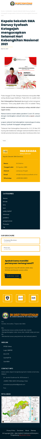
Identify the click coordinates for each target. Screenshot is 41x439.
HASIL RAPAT (7, 211)
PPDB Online (7, 346)
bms (4, 205)
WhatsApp (7, 178)
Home (3, 11)
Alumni (5, 198)
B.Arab (5, 201)
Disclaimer (20, 430)
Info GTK (6, 354)
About (27, 430)
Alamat (6, 171)
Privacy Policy (11, 430)
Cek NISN (6, 361)
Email (6, 174)
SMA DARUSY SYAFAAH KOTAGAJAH (26, 433)
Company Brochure (10, 240)
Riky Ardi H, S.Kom (24, 435)
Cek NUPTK (7, 358)
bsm (4, 208)
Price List (7, 248)
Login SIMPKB (7, 350)
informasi (6, 214)
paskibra (6, 218)
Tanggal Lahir (9, 167)
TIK (4, 227)
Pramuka (6, 224)
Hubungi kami (13, 276)
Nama (6, 163)
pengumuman (7, 221)
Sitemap (33, 430)
